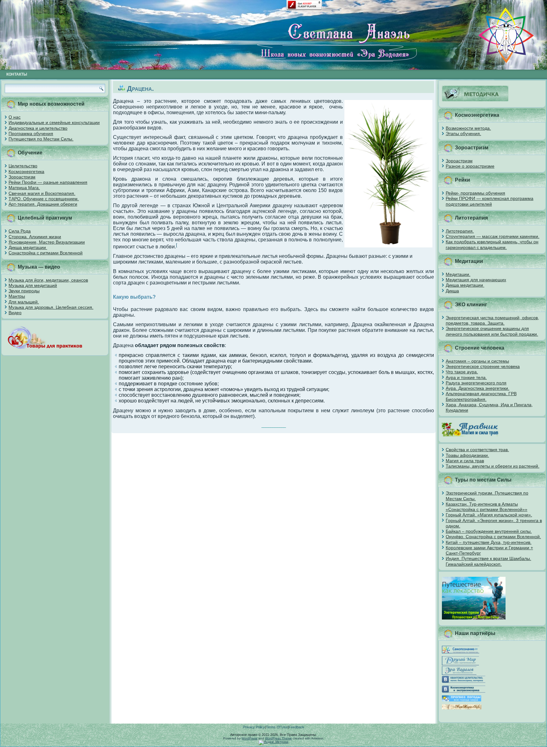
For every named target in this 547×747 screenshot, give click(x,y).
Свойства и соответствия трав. (477, 449)
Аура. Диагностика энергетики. (477, 388)
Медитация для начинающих (476, 279)
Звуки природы (24, 290)
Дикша (452, 290)
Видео (15, 312)
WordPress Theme (278, 738)
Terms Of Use (277, 727)
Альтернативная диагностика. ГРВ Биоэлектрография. (481, 396)
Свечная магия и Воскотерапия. (42, 193)
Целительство (23, 165)
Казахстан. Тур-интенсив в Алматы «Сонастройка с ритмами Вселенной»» (486, 506)
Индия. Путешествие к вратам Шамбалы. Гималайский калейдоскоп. (488, 561)
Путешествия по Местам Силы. (41, 138)
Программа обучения (31, 133)
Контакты (16, 74)
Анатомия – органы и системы (477, 361)
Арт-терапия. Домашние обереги (43, 204)
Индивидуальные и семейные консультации (54, 122)
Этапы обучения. (463, 133)
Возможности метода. (468, 128)
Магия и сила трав (465, 460)
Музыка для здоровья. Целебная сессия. (51, 307)
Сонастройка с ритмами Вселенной (46, 252)
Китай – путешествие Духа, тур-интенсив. (488, 542)
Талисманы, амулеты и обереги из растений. (492, 466)
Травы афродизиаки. (467, 455)
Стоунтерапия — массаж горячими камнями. (492, 236)
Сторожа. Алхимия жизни (35, 236)
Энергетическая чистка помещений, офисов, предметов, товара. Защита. (492, 320)
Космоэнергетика (26, 171)
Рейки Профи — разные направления (48, 182)
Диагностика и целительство (38, 128)
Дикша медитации (28, 247)
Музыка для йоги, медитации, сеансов (48, 280)
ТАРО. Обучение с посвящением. (44, 198)
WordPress (249, 738)
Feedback (296, 727)
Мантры (17, 296)
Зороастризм (22, 176)
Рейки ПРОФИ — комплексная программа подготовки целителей (489, 201)
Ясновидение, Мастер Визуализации (47, 242)
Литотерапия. (460, 230)
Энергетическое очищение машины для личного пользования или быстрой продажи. (492, 331)
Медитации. (458, 274)
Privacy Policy (254, 727)
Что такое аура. (462, 371)
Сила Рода (20, 230)
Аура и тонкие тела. (466, 377)
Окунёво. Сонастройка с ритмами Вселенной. (493, 536)
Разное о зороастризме (470, 166)
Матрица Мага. (24, 187)
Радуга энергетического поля (476, 382)
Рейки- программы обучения (475, 193)
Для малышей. (24, 301)
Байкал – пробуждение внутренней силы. (489, 531)
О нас (15, 117)
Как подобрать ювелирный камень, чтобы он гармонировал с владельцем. (492, 244)
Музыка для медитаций (33, 285)
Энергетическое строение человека (483, 366)
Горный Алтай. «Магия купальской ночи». (489, 514)
